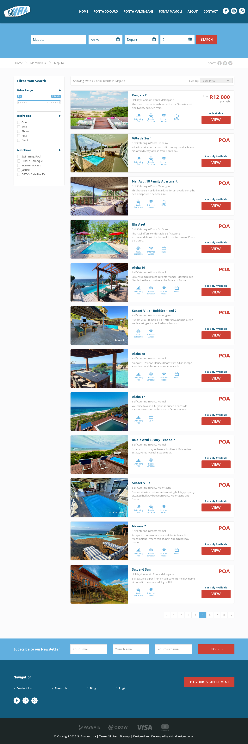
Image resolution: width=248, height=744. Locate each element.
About (193, 11)
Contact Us (24, 688)
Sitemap (125, 736)
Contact (210, 11)
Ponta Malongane (138, 11)
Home (83, 11)
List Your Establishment (209, 682)
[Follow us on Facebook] (226, 11)
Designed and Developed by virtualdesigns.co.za (163, 736)
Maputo (59, 63)
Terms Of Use (108, 736)
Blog (93, 688)
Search (207, 39)
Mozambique (38, 63)
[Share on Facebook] (219, 63)
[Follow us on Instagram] (234, 11)
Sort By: (194, 80)
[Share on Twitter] (230, 63)
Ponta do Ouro (106, 11)
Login (123, 688)
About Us (61, 688)
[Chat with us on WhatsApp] (242, 11)
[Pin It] (225, 63)
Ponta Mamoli (170, 11)
